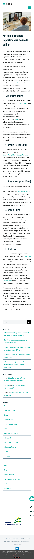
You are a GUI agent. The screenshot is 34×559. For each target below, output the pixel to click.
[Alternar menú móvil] (29, 7)
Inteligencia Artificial (11, 433)
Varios (6, 484)
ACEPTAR (17, 557)
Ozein (6, 461)
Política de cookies (17, 544)
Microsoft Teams (10, 447)
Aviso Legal (24, 538)
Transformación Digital (12, 479)
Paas (5, 465)
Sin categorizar (9, 475)
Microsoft (7, 438)
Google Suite (8, 420)
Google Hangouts (24, 191)
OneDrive (27, 256)
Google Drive (7, 281)
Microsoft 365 (22, 103)
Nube (6, 452)
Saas (5, 470)
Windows (7, 488)
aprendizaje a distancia (15, 83)
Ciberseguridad (9, 410)
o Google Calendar (22, 155)
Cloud (6, 415)
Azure (6, 406)
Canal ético (26, 541)
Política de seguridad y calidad (17, 541)
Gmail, (5, 155)
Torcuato (7, 385)
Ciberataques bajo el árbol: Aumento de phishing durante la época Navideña (17, 364)
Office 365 (7, 456)
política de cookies (17, 555)
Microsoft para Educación (13, 442)
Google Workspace (10, 424)
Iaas (5, 429)
